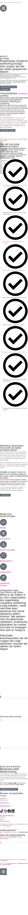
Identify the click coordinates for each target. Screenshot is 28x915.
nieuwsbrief (3, 122)
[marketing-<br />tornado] (3, 577)
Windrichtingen (4, 838)
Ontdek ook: (14, 864)
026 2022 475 (3, 807)
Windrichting (17, 452)
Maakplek (6, 479)
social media (24, 462)
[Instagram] (5, 811)
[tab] (14, 653)
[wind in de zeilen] (3, 544)
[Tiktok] (1, 811)
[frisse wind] (3, 533)
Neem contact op (4, 837)
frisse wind (5, 539)
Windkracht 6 (6, 561)
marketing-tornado (5, 584)
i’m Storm (4, 464)
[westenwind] (3, 566)
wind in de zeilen (7, 550)
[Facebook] (9, 811)
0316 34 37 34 (3, 804)
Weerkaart (3, 784)
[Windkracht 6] (3, 555)
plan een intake (12, 783)
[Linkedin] (13, 811)
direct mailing (16, 122)
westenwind (5, 572)
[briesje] (3, 522)
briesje (3, 528)
